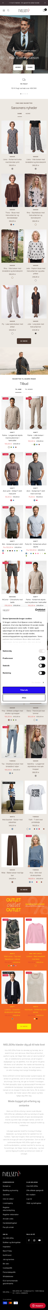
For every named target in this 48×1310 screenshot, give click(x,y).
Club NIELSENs (32, 1186)
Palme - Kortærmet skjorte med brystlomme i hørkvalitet (35, 601)
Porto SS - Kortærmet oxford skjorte (35, 545)
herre (18, 67)
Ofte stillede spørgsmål (34, 1190)
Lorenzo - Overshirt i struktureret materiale (12, 1011)
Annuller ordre (8, 1219)
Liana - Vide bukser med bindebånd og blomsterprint (36, 160)
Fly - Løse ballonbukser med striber (12, 325)
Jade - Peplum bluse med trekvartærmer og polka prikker (35, 271)
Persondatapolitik (9, 1272)
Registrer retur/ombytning (9, 1208)
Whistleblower (8, 1276)
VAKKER (12, 156)
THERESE (12, 761)
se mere (24, 341)
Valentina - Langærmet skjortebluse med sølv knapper (35, 766)
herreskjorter (28, 1087)
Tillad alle (24, 690)
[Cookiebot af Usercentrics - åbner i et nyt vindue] (35, 610)
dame (30, 67)
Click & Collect (8, 1199)
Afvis (24, 698)
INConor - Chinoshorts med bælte (12, 601)
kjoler (20, 1084)
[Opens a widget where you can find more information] (38, 1306)
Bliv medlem (30, 1195)
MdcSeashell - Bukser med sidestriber (12, 821)
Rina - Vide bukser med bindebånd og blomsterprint (12, 269)
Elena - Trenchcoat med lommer (36, 712)
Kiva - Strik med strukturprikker (36, 874)
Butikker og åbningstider (12, 1242)
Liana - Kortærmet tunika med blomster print (12, 160)
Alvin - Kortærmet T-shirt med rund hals (36, 492)
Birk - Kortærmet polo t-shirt (12, 544)
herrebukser (18, 1087)
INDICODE (12, 596)
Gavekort (6, 1195)
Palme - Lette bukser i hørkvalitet (35, 436)
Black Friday (7, 1251)
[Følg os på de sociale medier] (29, 1240)
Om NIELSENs (8, 1238)
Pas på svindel (8, 1227)
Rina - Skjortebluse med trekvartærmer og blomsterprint (36, 215)
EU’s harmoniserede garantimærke (10, 1282)
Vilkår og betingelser (33, 1203)
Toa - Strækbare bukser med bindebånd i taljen (12, 765)
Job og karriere (8, 1259)
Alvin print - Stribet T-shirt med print (12, 492)
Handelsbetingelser (10, 1223)
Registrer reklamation (11, 1214)
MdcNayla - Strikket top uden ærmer (36, 1011)
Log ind (29, 1199)
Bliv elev (6, 1264)
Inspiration (6, 1247)
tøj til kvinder (25, 1076)
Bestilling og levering (10, 1190)
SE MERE (24, 890)
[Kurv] (44, 10)
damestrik (13, 1084)
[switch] (42, 658)
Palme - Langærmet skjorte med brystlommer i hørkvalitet (12, 438)
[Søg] (8, 10)
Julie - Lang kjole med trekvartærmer (35, 325)
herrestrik (39, 1087)
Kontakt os (6, 1186)
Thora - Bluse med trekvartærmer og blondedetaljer (12, 215)
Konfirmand (7, 1255)
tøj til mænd (37, 1076)
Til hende (29, 389)
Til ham (18, 389)
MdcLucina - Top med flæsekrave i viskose (12, 957)
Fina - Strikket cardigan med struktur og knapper (12, 712)
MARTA (12, 816)
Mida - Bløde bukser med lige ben (12, 874)
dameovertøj (29, 1084)
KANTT (12, 432)
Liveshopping (8, 1203)
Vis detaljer (36, 682)
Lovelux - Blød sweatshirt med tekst (35, 957)
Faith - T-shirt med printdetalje (36, 821)
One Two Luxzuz (35, 953)
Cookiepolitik (7, 1268)
